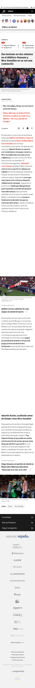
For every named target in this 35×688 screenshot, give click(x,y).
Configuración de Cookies (17, 657)
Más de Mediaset (9, 522)
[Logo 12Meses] (17, 622)
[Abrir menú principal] (32, 11)
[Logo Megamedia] (18, 671)
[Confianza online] (17, 681)
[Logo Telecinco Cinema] (17, 615)
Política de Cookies (17, 660)
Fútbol (10, 11)
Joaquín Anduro (6, 99)
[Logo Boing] (17, 587)
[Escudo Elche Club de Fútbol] (17, 21)
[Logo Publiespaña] (17, 635)
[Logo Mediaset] (17, 538)
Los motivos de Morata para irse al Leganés (15, 7)
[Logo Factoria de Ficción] (17, 580)
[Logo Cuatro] (17, 560)
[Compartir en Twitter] (23, 128)
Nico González (19, 506)
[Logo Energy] (17, 594)
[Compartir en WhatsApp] (19, 128)
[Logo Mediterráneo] (17, 642)
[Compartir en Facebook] (32, 128)
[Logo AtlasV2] (17, 629)
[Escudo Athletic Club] (3, 21)
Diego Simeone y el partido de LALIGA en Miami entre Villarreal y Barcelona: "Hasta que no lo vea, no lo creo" (17, 467)
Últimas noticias (6, 15)
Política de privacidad (18, 654)
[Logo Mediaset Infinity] (17, 546)
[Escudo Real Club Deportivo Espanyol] (21, 21)
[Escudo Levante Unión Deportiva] (32, 21)
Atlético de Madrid (9, 27)
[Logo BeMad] (17, 601)
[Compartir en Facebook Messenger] (27, 128)
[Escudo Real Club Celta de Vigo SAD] (10, 21)
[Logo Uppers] (17, 608)
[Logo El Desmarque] (17, 574)
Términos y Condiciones (17, 652)
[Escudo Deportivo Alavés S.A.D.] (14, 21)
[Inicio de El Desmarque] (3, 11)
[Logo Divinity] (17, 567)
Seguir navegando (9, 528)
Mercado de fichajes (20, 15)
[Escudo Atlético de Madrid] (6, 21)
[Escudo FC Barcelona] (25, 21)
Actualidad (6, 517)
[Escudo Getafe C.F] (29, 21)
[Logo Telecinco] (17, 553)
